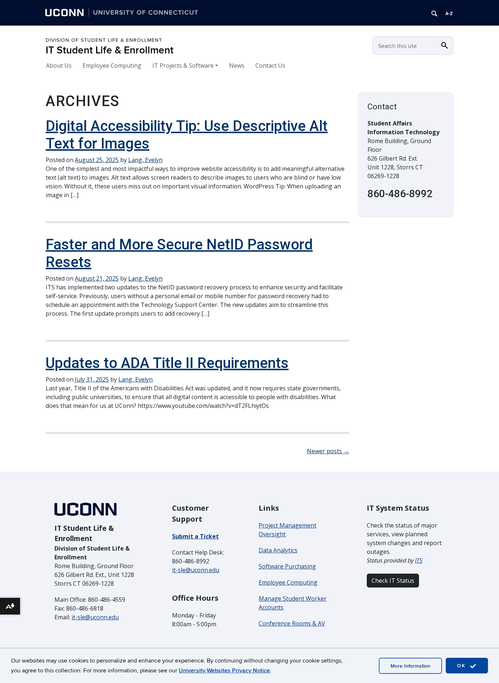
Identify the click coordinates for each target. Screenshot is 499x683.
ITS (418, 560)
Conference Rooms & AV (292, 623)
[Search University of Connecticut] (434, 13)
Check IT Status (393, 581)
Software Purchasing (287, 566)
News (236, 65)
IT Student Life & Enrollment (110, 50)
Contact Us (270, 65)
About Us (59, 65)
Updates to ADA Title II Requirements (167, 363)
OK (462, 666)
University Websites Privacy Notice (224, 670)
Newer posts (328, 451)
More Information (410, 666)
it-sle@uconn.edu (95, 617)
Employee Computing (112, 65)
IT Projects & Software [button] (183, 65)
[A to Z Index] (449, 13)
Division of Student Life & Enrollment (104, 40)
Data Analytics (278, 550)
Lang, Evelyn (145, 160)
